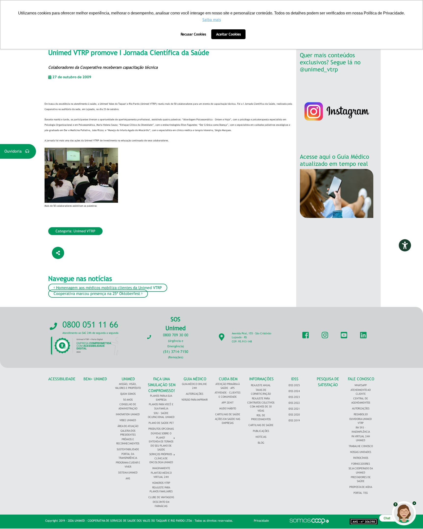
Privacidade (261, 520)
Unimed (128, 379)
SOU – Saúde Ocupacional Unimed (161, 415)
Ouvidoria (14, 151)
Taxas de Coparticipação (261, 391)
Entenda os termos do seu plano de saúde (161, 445)
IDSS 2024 (294, 391)
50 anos (128, 399)
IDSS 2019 (294, 420)
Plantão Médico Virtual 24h (161, 474)
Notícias (261, 436)
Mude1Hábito (227, 408)
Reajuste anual (261, 385)
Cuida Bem (228, 379)
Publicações (261, 430)
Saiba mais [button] (211, 19)
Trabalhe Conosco (361, 446)
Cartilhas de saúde (260, 425)
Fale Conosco (361, 379)
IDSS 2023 (294, 396)
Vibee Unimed (127, 420)
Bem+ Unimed (95, 379)
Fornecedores (360, 463)
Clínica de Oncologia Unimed (161, 460)
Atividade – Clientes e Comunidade (227, 394)
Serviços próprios (160, 454)
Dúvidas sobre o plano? (161, 435)
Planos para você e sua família (161, 406)
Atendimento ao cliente (361, 391)
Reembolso (361, 414)
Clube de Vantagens (161, 497)
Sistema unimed (128, 472)
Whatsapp (360, 385)
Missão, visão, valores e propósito (128, 386)
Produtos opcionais (161, 428)
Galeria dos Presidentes (128, 432)
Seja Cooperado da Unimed (361, 470)
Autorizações (194, 393)
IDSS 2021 (294, 408)
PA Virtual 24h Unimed (361, 438)
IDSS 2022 (294, 402)
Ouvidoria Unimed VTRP (360, 421)
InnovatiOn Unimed (128, 414)
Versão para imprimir (194, 399)
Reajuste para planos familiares (161, 489)
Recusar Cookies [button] (193, 34)
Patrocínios (360, 457)
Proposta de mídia (360, 486)
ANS (128, 478)
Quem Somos (128, 393)
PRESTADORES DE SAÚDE (361, 479)
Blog (261, 442)
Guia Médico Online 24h (194, 386)
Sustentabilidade (128, 449)
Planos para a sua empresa (161, 397)
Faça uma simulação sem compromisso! (162, 385)
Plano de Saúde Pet (161, 422)
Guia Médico (195, 379)
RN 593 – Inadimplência (361, 429)
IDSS (294, 379)
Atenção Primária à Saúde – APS (227, 386)
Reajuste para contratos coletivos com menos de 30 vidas (260, 404)
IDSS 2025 (294, 385)
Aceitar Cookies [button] (228, 34)
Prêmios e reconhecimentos (127, 441)
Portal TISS (360, 492)
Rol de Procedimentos (261, 417)
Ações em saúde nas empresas (227, 421)
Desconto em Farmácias (161, 503)
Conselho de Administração (127, 406)
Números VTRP (161, 482)
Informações (261, 379)
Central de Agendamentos (360, 400)
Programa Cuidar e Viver (128, 464)
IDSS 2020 (294, 414)
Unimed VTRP (84, 231)
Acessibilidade (61, 379)
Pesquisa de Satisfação (328, 382)
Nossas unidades (360, 451)
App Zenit (228, 402)
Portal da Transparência (127, 456)
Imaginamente (161, 468)
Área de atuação (128, 426)
